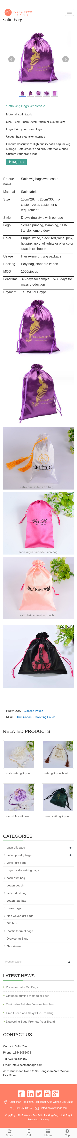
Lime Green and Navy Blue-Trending (30, 1013)
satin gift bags (16, 847)
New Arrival (14, 946)
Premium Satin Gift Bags (22, 987)
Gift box (12, 923)
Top (67, 1135)
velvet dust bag (16, 893)
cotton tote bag (16, 900)
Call (28, 1135)
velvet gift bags (16, 862)
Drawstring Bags (17, 938)
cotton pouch (15, 885)
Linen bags (14, 908)
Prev (11, 59)
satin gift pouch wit (56, 773)
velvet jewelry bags (19, 855)
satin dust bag (16, 877)
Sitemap (44, 1119)
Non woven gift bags (20, 915)
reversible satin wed (18, 816)
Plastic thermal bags (20, 931)
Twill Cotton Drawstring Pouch (36, 717)
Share (10, 1135)
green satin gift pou (56, 816)
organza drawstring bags (23, 870)
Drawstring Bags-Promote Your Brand (30, 1021)
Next (65, 59)
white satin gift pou (18, 773)
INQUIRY (17, 162)
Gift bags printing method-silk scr (27, 995)
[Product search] (69, 962)
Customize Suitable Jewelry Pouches (30, 1004)
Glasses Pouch (33, 710)
